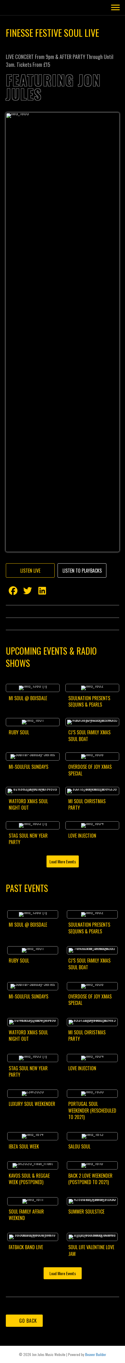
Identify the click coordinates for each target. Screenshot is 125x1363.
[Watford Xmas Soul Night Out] (33, 1226)
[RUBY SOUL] (33, 1158)
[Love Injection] (92, 1261)
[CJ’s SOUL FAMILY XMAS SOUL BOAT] (92, 1158)
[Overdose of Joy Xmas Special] (92, 1192)
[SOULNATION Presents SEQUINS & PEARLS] (92, 1123)
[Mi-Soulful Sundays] (33, 1192)
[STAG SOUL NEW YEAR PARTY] (33, 1261)
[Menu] (115, 220)
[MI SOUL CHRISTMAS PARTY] (92, 1226)
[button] (30, 996)
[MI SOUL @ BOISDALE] (33, 1123)
